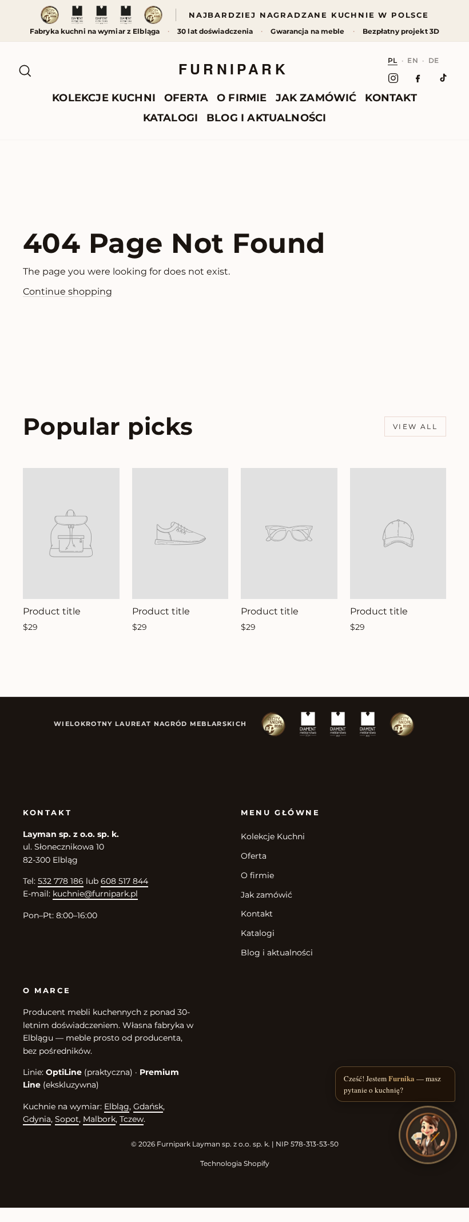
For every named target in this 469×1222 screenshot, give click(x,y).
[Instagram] (393, 78)
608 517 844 (124, 881)
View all (415, 426)
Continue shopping (67, 291)
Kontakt (390, 98)
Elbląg (116, 1106)
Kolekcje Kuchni (104, 98)
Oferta (186, 98)
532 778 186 (61, 881)
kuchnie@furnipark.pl (95, 893)
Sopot (67, 1119)
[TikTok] (442, 78)
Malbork (99, 1119)
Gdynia (37, 1119)
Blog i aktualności (266, 118)
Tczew (132, 1119)
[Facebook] (417, 78)
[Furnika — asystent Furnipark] (427, 1135)
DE (433, 60)
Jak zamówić (316, 98)
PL (393, 60)
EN (412, 60)
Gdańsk (148, 1106)
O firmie (242, 98)
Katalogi (170, 118)
